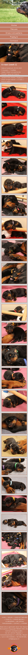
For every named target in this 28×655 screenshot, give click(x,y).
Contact (14, 41)
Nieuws (14, 29)
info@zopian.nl (14, 639)
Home (14, 25)
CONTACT (17, 623)
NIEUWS (10, 617)
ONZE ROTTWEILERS (21, 617)
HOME (4, 617)
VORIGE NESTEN (18, 619)
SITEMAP (24, 623)
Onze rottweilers (14, 33)
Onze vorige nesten (8, 79)
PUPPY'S (8, 619)
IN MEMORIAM (10, 621)
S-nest (20, 79)
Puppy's (14, 37)
